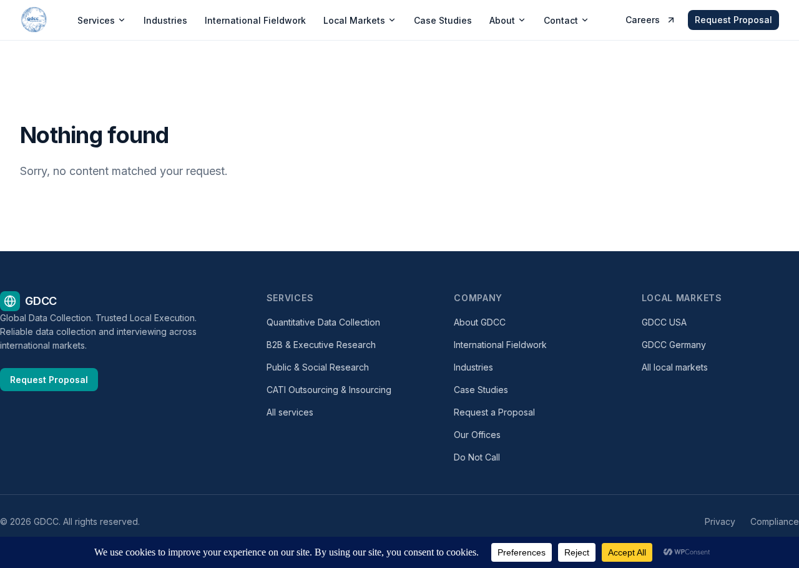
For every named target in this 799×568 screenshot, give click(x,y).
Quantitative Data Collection (323, 322)
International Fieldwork (255, 20)
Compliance (774, 521)
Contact (561, 20)
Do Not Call (477, 457)
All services (290, 412)
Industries (165, 20)
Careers (642, 19)
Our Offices (477, 434)
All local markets (675, 367)
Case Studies (443, 20)
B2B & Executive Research (321, 344)
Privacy (720, 521)
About (502, 20)
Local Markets (354, 20)
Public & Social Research (318, 367)
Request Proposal (733, 19)
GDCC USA (664, 322)
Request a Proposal (494, 412)
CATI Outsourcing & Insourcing (329, 389)
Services (96, 20)
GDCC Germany (674, 344)
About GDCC (480, 322)
